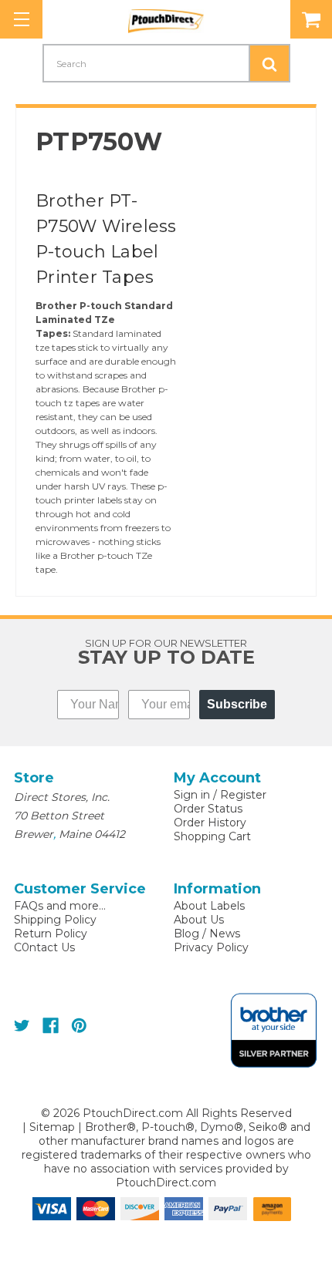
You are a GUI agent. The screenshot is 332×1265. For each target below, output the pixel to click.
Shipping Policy (55, 920)
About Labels (209, 906)
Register (243, 795)
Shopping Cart (212, 836)
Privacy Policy (211, 947)
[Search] (269, 63)
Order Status (208, 809)
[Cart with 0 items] (311, 19)
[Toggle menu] (21, 19)
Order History (210, 822)
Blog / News (207, 933)
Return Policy (50, 933)
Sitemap (52, 1127)
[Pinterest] (79, 1026)
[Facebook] (50, 1026)
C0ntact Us (44, 947)
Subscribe (237, 704)
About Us (199, 920)
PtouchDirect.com (166, 1182)
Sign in (192, 795)
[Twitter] (22, 1026)
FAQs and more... (60, 906)
